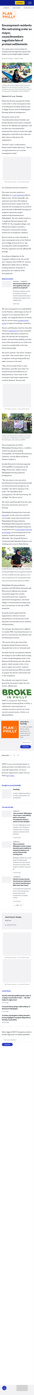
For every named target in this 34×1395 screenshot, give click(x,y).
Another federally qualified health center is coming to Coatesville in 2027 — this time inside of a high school (16, 997)
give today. (11, 776)
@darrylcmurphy (11, 925)
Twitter (14, 755)
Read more (8, 920)
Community (6, 8)
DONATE (20, 3)
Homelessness (17, 8)
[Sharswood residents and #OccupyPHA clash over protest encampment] (6, 286)
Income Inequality (28, 8)
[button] (4, 1388)
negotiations (13, 331)
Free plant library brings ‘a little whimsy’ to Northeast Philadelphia (16, 1007)
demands (5, 515)
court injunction (19, 195)
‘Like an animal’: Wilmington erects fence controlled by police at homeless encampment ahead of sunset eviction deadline (22, 817)
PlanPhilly (16, 281)
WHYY (7, 3)
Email (18, 755)
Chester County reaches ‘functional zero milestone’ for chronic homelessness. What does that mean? (22, 882)
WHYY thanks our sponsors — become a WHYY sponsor (17, 182)
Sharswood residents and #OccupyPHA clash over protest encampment (21, 285)
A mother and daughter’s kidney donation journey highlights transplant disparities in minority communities (16, 1017)
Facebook (10, 755)
